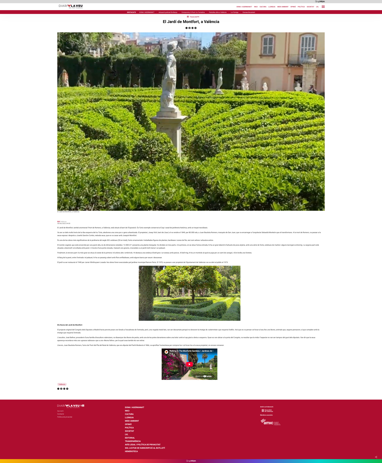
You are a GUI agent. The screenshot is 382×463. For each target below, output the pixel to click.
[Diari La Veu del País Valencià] (42, 9)
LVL (317, 7)
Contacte (60, 414)
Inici (256, 7)
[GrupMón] (320, 1)
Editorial (130, 438)
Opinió (293, 7)
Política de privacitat (64, 417)
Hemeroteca (131, 451)
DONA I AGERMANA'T (146, 12)
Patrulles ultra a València (218, 12)
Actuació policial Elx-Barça (168, 12)
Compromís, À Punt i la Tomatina (193, 12)
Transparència (133, 441)
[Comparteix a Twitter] (187, 28)
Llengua (271, 7)
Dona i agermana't (244, 7)
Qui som (60, 411)
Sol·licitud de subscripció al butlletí (145, 448)
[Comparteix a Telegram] (195, 28)
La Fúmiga (234, 12)
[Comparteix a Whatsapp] (192, 28)
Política (301, 7)
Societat (310, 7)
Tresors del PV (194, 17)
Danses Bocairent (249, 12)
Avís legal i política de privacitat (142, 444)
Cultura (263, 7)
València (61, 384)
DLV (58, 221)
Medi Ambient (282, 7)
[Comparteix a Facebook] (190, 28)
